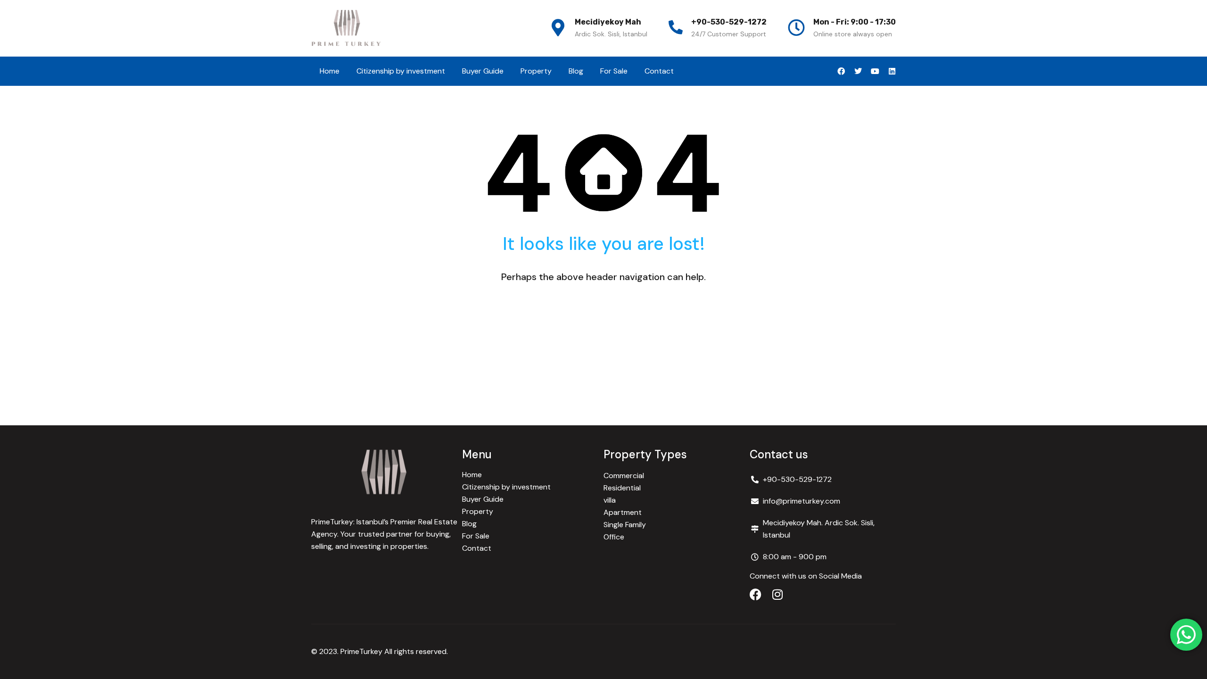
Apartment (623, 512)
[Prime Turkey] (346, 28)
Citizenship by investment (400, 71)
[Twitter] (858, 71)
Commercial (624, 475)
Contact (659, 71)
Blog (576, 71)
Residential (622, 488)
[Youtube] (875, 71)
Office (614, 537)
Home (329, 71)
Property (536, 71)
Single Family (625, 525)
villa (610, 500)
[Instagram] (777, 594)
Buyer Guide (483, 71)
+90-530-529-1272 (729, 21)
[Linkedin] (892, 71)
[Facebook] (841, 71)
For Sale (614, 71)
